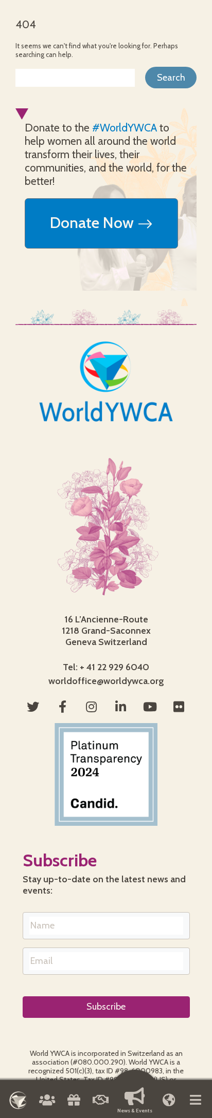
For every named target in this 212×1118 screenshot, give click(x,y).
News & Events (134, 1110)
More (195, 1103)
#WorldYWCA (124, 127)
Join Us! (101, 1103)
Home (18, 1100)
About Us (47, 1103)
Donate (73, 1103)
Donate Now (93, 222)
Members (168, 1103)
